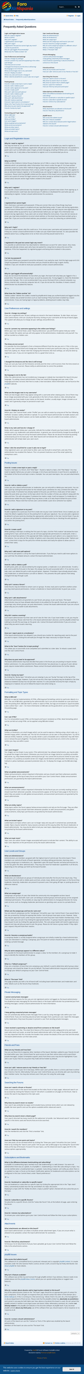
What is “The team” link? (50, 50)
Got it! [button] (71, 1369)
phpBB (7, 384)
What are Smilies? (10, 119)
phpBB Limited (65, 1261)
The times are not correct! (13, 65)
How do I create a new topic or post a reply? (18, 84)
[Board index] (17, 6)
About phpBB (9, 1266)
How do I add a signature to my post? (16, 88)
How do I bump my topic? (13, 108)
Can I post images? (10, 121)
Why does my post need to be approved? (18, 106)
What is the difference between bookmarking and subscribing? (58, 94)
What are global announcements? (15, 123)
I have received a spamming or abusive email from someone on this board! (58, 62)
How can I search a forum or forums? (54, 79)
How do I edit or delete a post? (14, 86)
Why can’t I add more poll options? (15, 92)
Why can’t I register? (11, 40)
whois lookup (9, 1297)
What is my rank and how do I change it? (17, 75)
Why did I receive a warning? (13, 100)
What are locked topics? (12, 129)
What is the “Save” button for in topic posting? (19, 104)
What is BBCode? (10, 115)
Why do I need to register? (13, 35)
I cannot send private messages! (53, 57)
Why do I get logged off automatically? (17, 50)
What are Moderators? (50, 37)
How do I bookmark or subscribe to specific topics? (59, 98)
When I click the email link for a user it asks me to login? (22, 77)
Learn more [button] (15, 1370)
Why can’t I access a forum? (13, 96)
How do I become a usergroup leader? (55, 44)
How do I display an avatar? (13, 73)
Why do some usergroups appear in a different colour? (60, 46)
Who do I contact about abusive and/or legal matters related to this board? (59, 123)
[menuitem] (16, 15)
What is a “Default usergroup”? (52, 48)
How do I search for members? (52, 85)
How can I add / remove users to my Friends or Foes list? (60, 72)
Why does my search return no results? (55, 81)
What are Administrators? (51, 35)
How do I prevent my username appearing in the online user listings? (22, 62)
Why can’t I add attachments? (14, 98)
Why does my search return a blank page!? (56, 83)
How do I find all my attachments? (53, 111)
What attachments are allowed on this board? (57, 109)
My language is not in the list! (14, 69)
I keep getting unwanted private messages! (56, 59)
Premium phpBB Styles (48, 1353)
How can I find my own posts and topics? (55, 87)
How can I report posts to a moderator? (17, 102)
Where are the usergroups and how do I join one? (58, 41)
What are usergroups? (50, 40)
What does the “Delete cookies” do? (16, 52)
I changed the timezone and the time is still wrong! (20, 67)
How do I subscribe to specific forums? (55, 100)
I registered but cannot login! (14, 41)
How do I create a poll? (12, 90)
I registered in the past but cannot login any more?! (21, 46)
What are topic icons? (11, 131)
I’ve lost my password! (11, 48)
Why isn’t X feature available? (52, 120)
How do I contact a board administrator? (55, 126)
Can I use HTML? (10, 117)
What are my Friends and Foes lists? (54, 70)
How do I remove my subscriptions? (54, 102)
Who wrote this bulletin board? (52, 118)
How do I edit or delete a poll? (14, 94)
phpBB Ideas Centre (28, 1279)
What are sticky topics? (12, 127)
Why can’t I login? (10, 44)
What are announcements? (13, 125)
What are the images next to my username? (18, 71)
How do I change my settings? (14, 59)
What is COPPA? (10, 37)
